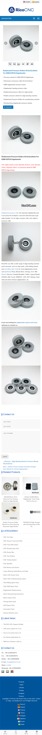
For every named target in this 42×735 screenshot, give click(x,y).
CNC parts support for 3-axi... (12, 628)
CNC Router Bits (8, 552)
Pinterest (21, 696)
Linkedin (21, 687)
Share (5, 733)
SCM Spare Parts (9, 605)
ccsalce (8, 665)
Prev (5, 43)
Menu (26, 733)
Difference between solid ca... (12, 641)
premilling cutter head (11, 269)
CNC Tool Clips (8, 537)
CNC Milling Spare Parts (11, 582)
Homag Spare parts (9, 601)
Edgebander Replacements (12, 590)
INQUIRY (9, 107)
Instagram (21, 693)
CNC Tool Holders (9, 556)
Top (37, 733)
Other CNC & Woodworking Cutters (14, 579)
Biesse (9, 271)
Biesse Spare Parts (9, 598)
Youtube (21, 690)
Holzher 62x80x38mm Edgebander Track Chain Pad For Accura (31, 499)
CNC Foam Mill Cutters (10, 544)
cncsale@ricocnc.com (13, 662)
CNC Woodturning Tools (11, 548)
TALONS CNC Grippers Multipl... (13, 624)
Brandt (4, 274)
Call (16, 733)
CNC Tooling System (10, 560)
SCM (32, 271)
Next (36, 43)
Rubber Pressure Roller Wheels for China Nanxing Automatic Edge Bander (10, 524)
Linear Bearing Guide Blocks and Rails (15, 571)
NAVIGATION (6, 18)
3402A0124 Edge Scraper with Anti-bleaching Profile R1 (31, 524)
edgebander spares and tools (27, 322)
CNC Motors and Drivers (11, 567)
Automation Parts (8, 609)
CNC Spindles (7, 563)
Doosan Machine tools (10, 613)
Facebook (21, 682)
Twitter (21, 685)
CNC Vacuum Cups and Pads (12, 541)
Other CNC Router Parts (11, 575)
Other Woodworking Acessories (13, 594)
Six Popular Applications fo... (12, 637)
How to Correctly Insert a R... (12, 633)
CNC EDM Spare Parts (10, 586)
